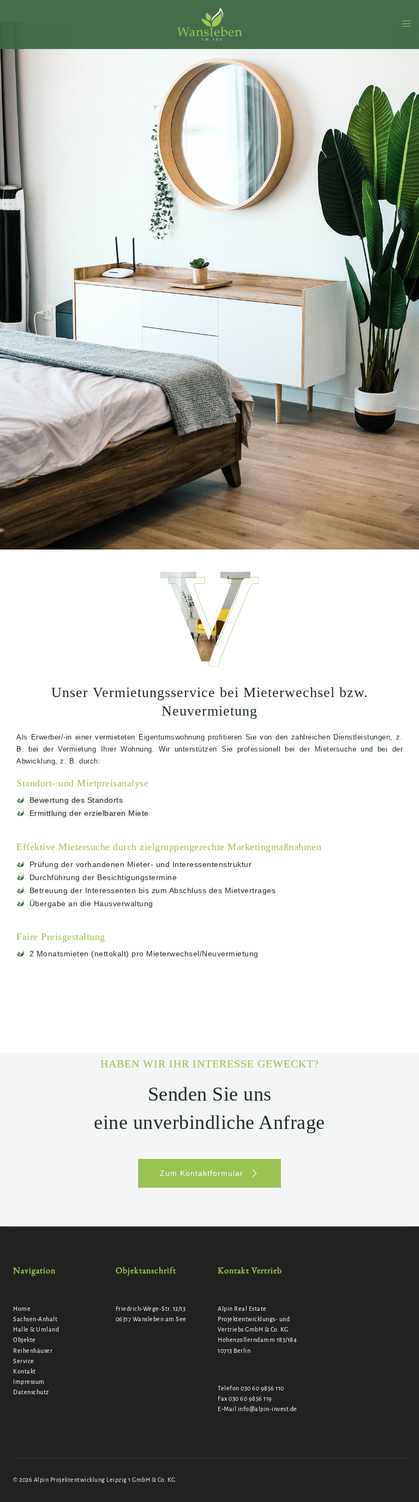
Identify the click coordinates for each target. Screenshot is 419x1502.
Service (23, 1361)
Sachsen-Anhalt (35, 1319)
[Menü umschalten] (406, 24)
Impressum (29, 1381)
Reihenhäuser (32, 1350)
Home (22, 1308)
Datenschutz (31, 1392)
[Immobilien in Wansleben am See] (209, 24)
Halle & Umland (36, 1329)
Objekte (24, 1339)
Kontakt (24, 1371)
